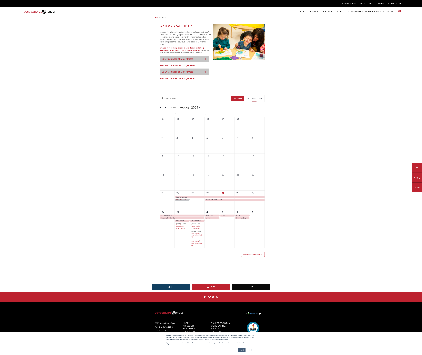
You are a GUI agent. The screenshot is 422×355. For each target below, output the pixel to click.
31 (177, 211)
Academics (327, 11)
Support (390, 11)
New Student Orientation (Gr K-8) (196, 243)
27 (222, 193)
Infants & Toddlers (373, 11)
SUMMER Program (220, 323)
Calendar (381, 3)
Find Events (237, 98)
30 (162, 211)
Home (157, 17)
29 (252, 193)
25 (192, 193)
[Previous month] (161, 107)
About (302, 11)
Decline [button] (251, 350)
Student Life (341, 11)
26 (207, 193)
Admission (314, 11)
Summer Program (350, 3)
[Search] (399, 11)
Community (356, 11)
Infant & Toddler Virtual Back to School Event (196, 226)
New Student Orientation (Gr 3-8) (196, 235)
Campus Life (189, 331)
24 (177, 193)
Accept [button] (242, 350)
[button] (205, 58)
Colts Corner (367, 3)
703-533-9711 (396, 3)
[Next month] (165, 107)
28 (237, 193)
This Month (173, 107)
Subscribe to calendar (251, 254)
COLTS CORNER (218, 326)
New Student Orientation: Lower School (180, 226)
